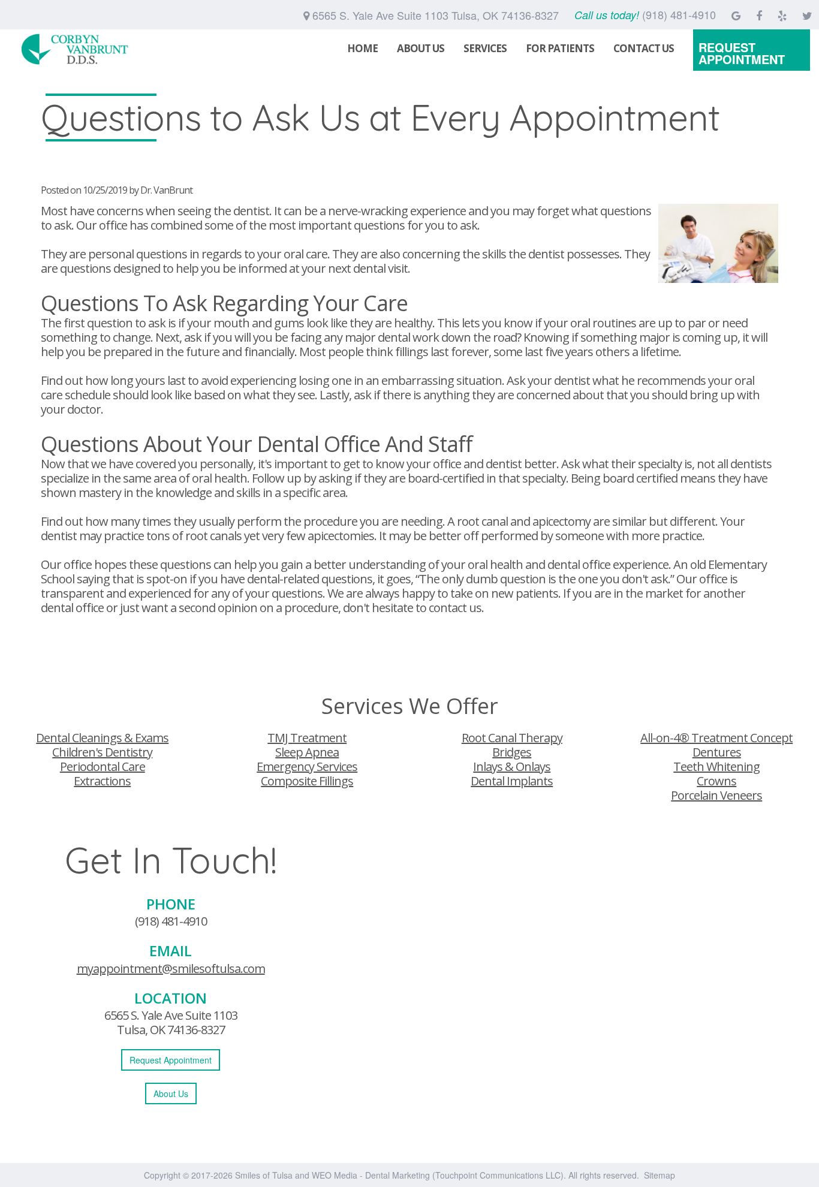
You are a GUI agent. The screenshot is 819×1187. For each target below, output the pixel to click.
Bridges (511, 752)
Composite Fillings (307, 781)
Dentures (716, 752)
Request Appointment (741, 53)
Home (362, 48)
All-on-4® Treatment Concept (716, 738)
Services (485, 48)
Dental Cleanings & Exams (102, 738)
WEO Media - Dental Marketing (371, 1175)
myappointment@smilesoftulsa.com (171, 968)
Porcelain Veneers (716, 795)
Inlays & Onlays (511, 766)
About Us (420, 48)
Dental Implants (512, 781)
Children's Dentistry (102, 752)
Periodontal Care (102, 766)
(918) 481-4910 (171, 921)
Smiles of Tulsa (264, 1175)
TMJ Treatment (307, 738)
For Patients (560, 48)
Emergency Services (307, 766)
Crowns (716, 781)
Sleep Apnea (307, 752)
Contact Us (643, 48)
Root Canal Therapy (512, 738)
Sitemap (659, 1175)
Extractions (102, 781)
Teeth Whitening (716, 766)
